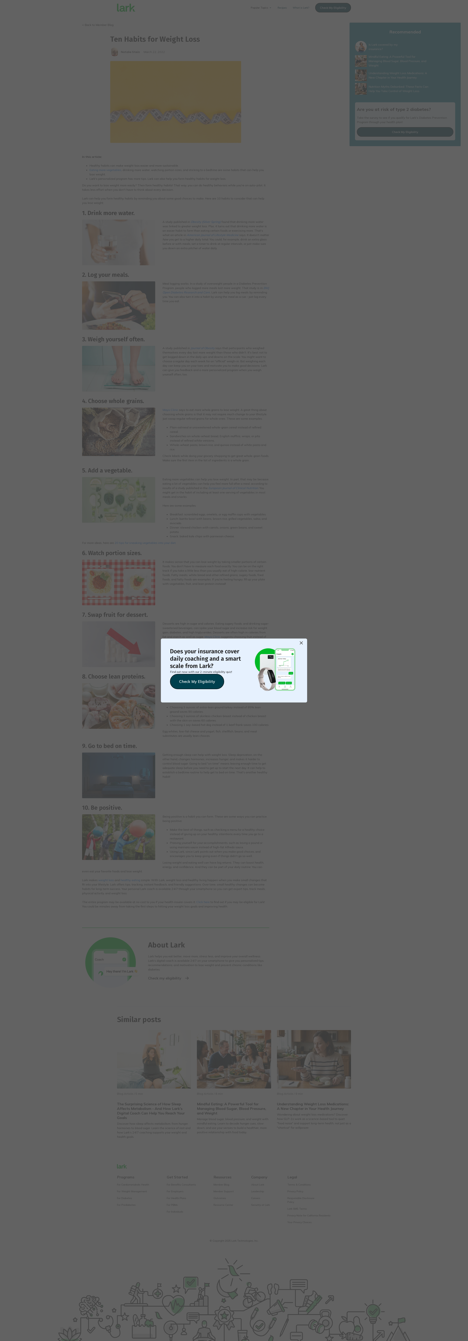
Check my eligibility (197, 681)
